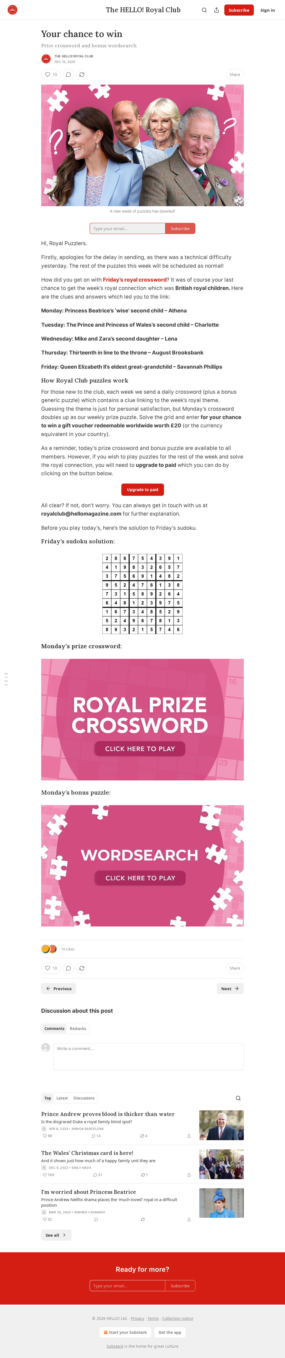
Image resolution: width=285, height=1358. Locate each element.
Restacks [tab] (78, 1028)
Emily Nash (81, 1168)
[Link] (33, 380)
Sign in (268, 10)
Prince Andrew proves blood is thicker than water (108, 1114)
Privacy (137, 1318)
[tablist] (65, 1028)
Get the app (170, 1332)
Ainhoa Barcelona (88, 1129)
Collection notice (177, 1318)
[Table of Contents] (6, 679)
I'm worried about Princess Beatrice (88, 1192)
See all (52, 1235)
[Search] (204, 10)
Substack (115, 1346)
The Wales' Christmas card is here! (87, 1153)
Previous (62, 988)
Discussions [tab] (83, 1098)
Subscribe (239, 10)
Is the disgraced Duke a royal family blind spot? (86, 1121)
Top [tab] (48, 1098)
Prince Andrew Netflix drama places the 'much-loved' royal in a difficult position (109, 1202)
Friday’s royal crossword (135, 280)
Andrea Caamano (89, 1212)
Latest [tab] (62, 1098)
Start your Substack (128, 1332)
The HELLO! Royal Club (74, 56)
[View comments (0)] (68, 74)
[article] (142, 1125)
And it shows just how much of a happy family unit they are (98, 1160)
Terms (153, 1318)
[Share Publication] (216, 10)
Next (226, 988)
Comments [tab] (54, 1028)
